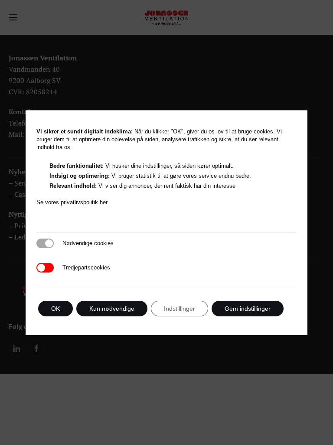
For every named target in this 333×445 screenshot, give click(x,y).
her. (105, 202)
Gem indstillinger (248, 308)
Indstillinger (179, 308)
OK (55, 308)
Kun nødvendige (111, 308)
